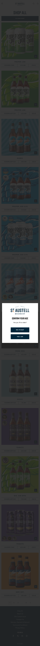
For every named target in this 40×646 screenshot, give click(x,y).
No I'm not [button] (20, 330)
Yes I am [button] (20, 336)
